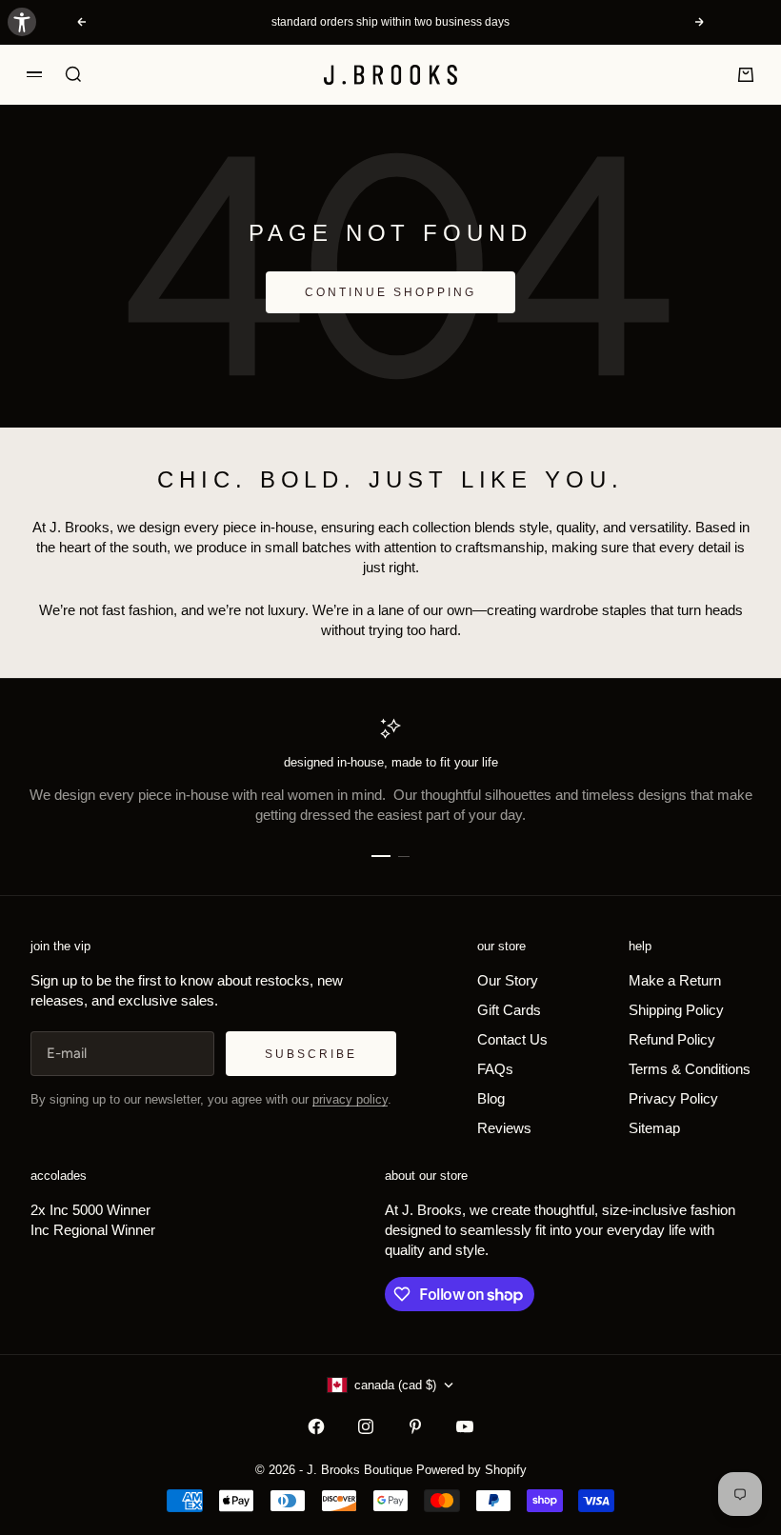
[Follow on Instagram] (365, 1426)
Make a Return (675, 980)
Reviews (504, 1128)
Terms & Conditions (690, 1069)
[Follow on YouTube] (464, 1426)
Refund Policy (672, 1039)
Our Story (507, 980)
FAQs (495, 1069)
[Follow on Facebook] (316, 1426)
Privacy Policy (673, 1098)
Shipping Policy (676, 1010)
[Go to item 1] (380, 856)
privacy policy (350, 1099)
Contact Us (512, 1039)
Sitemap (654, 1128)
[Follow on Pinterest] (415, 1426)
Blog (491, 1098)
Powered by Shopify (471, 1470)
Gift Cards (509, 1010)
